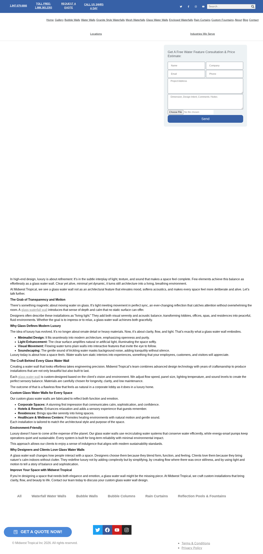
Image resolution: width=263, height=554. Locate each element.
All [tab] (19, 496)
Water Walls (88, 19)
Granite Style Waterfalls (110, 19)
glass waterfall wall (34, 309)
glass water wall (29, 376)
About (238, 19)
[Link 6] (188, 6)
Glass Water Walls (157, 19)
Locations (96, 33)
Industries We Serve (202, 33)
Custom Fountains (222, 19)
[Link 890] (127, 530)
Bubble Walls (72, 19)
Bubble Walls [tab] (87, 496)
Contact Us (168, 513)
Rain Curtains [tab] (156, 496)
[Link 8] (203, 6)
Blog (245, 19)
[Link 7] (195, 6)
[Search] (252, 6)
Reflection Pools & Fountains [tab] (202, 496)
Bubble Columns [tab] (121, 496)
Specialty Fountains (121, 513)
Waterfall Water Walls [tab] (49, 496)
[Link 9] (23, 27)
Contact (254, 19)
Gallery (59, 19)
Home (50, 19)
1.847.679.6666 (18, 5)
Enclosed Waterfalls (181, 19)
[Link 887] (98, 530)
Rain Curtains (202, 19)
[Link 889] (117, 530)
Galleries (141, 513)
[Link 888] (107, 530)
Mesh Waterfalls (135, 19)
